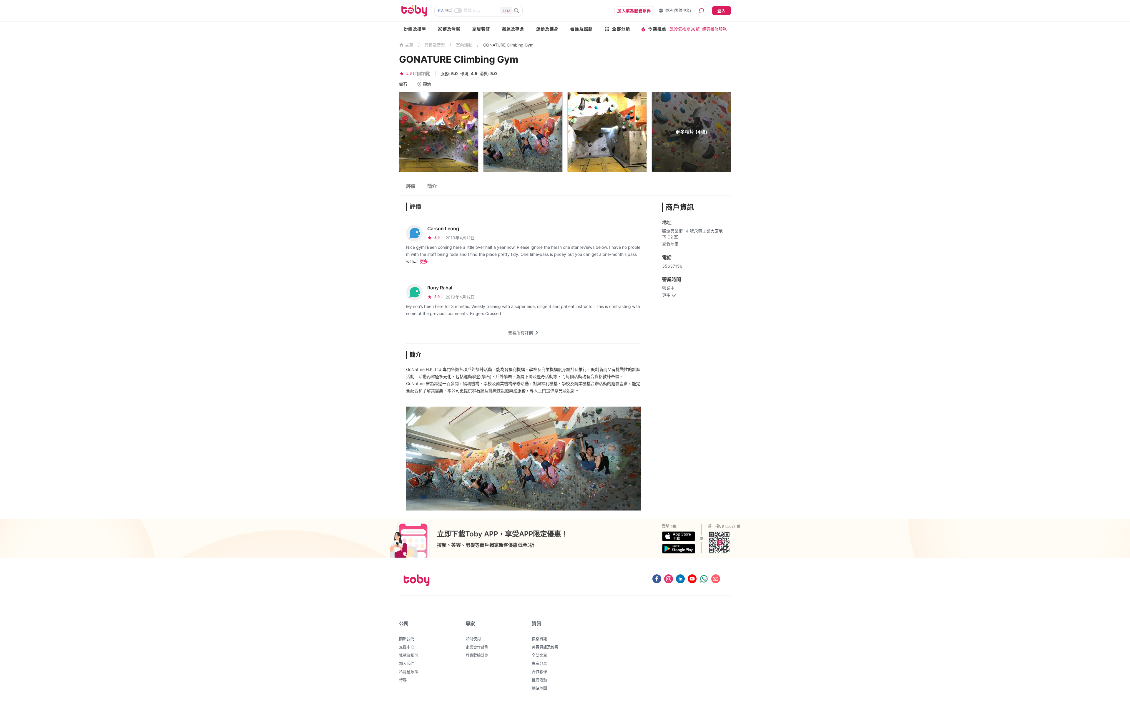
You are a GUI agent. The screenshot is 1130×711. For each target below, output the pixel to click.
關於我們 (406, 638)
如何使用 (473, 638)
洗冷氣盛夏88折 (685, 29)
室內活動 (464, 44)
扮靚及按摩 (415, 29)
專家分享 (539, 663)
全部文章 (539, 655)
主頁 (409, 45)
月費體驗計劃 (477, 655)
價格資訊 (539, 638)
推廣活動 (539, 679)
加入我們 (406, 663)
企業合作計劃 (477, 646)
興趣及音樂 (434, 44)
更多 (424, 261)
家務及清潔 (449, 29)
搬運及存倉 (513, 29)
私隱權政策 (408, 671)
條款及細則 (408, 655)
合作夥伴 (539, 671)
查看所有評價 (520, 332)
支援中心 (406, 646)
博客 (403, 679)
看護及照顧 (581, 29)
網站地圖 (539, 688)
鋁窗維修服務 (714, 29)
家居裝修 (481, 29)
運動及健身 (547, 29)
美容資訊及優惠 (545, 646)
